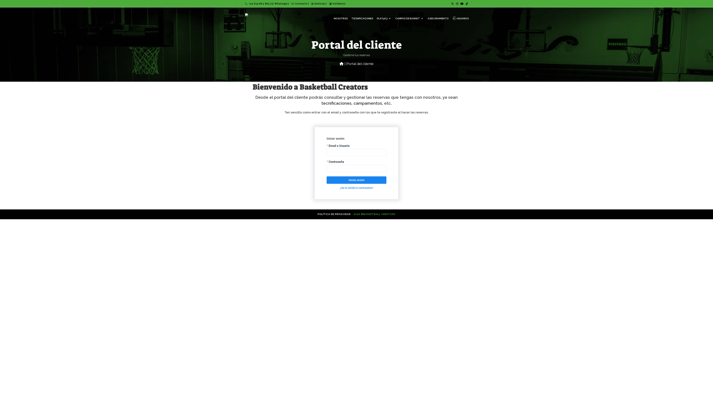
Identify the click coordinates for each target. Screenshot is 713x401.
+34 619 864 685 (259, 3)
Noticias (320, 3)
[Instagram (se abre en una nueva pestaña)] (457, 4)
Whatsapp (281, 3)
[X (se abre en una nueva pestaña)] (452, 4)
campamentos (368, 103)
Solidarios (339, 3)
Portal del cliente (360, 64)
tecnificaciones (336, 103)
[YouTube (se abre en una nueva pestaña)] (462, 4)
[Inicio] (342, 64)
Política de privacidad (334, 214)
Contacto (301, 3)
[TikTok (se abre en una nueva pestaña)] (466, 4)
